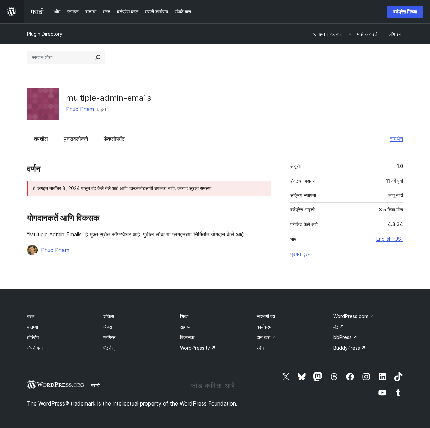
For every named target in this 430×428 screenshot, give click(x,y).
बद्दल (30, 316)
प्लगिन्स (109, 337)
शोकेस (108, 316)
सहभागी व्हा (266, 316)
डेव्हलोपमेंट (114, 138)
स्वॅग (260, 348)
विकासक (187, 337)
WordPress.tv (198, 348)
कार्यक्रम (264, 327)
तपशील (41, 138)
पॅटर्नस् (108, 348)
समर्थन (396, 138)
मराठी (95, 385)
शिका (184, 316)
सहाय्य (185, 327)
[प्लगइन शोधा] (98, 57)
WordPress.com (353, 316)
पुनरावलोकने (76, 138)
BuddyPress (349, 348)
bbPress (345, 337)
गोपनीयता (35, 348)
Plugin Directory (44, 34)
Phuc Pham (80, 109)
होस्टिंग (33, 337)
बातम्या (32, 327)
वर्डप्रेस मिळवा (405, 11)
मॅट (338, 327)
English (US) (389, 239)
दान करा (266, 337)
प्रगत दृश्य (300, 254)
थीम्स (107, 327)
